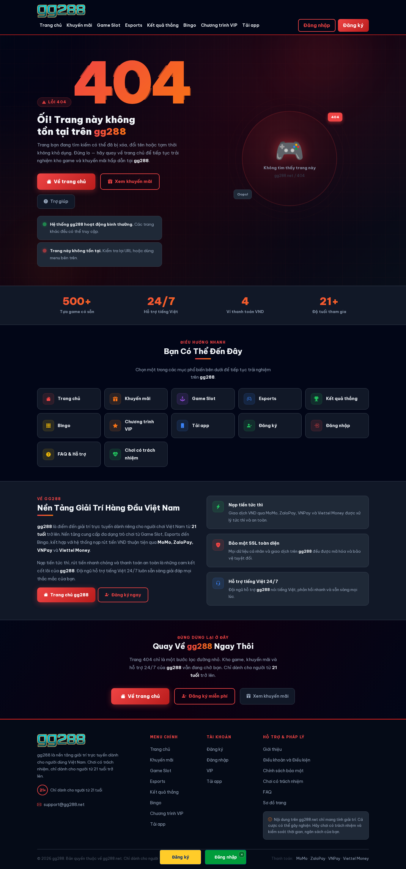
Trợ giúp (59, 201)
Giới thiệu (272, 749)
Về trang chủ (70, 181)
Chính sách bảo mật (283, 770)
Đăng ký (353, 25)
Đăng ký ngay (126, 595)
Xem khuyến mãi (133, 181)
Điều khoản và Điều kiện (286, 760)
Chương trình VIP (219, 25)
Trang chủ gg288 (69, 595)
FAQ (267, 792)
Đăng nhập (316, 25)
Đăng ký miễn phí (208, 696)
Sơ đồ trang (274, 802)
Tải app (250, 25)
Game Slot (108, 25)
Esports (133, 25)
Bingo (189, 25)
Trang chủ (51, 25)
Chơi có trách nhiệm (283, 781)
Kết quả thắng (163, 25)
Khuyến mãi (79, 25)
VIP (210, 770)
